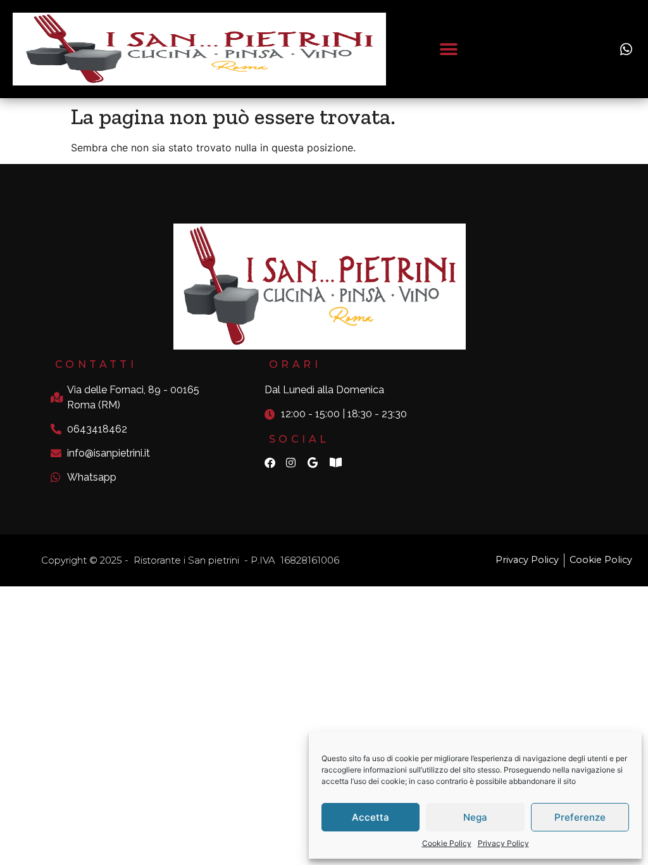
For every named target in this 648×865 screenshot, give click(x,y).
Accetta (370, 817)
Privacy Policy (503, 843)
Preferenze (580, 817)
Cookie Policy (446, 843)
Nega (475, 817)
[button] (448, 49)
